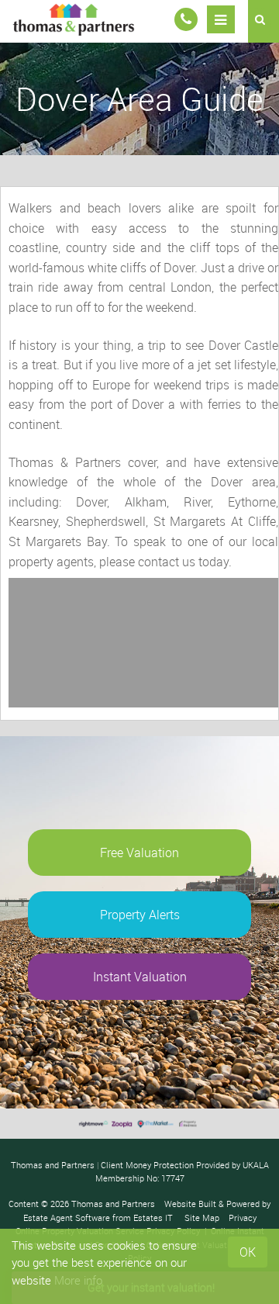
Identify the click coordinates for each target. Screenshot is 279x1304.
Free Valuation (139, 852)
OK (247, 1252)
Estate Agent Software (66, 1217)
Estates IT (153, 1217)
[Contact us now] (186, 19)
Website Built (190, 1203)
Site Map (201, 1217)
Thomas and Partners (113, 1203)
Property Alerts (140, 914)
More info (78, 1280)
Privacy (243, 1217)
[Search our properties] (263, 21)
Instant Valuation (140, 976)
